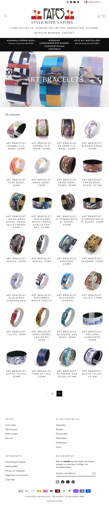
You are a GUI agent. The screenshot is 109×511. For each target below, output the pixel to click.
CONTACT (68, 32)
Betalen (59, 429)
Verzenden (61, 425)
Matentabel (61, 438)
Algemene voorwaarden (16, 475)
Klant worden (11, 433)
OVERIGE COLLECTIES (50, 28)
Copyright (10, 479)
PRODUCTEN (75, 28)
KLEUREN (92, 28)
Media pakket (11, 466)
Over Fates (10, 425)
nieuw (58, 447)
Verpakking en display (15, 462)
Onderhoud (61, 442)
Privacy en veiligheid (14, 470)
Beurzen (9, 438)
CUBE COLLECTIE (22, 28)
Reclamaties (62, 433)
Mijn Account (11, 429)
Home (54, 73)
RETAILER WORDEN (47, 32)
